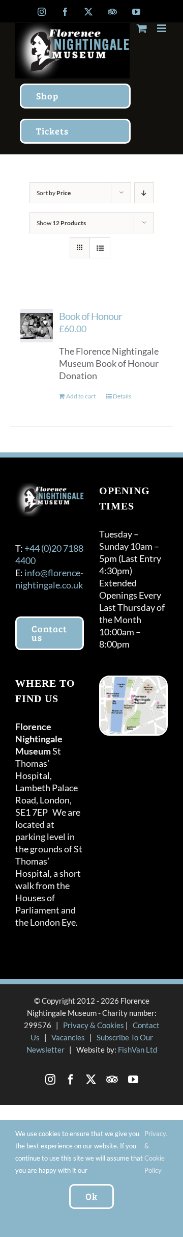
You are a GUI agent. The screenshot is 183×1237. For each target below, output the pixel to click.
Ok (91, 1196)
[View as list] (100, 248)
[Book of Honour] (36, 325)
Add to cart (81, 396)
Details (122, 396)
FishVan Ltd (137, 1049)
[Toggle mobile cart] (142, 28)
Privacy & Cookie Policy (155, 1152)
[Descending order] (144, 192)
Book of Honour (90, 316)
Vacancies (68, 1037)
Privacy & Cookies (93, 1025)
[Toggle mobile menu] (162, 28)
